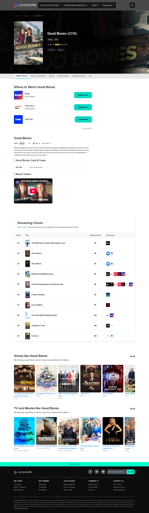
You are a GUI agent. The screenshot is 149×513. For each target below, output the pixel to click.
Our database (93, 487)
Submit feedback (119, 490)
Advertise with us (119, 487)
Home (17, 16)
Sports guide (68, 490)
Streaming (42, 484)
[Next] (131, 382)
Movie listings (18, 490)
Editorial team (93, 484)
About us (92, 490)
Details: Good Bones (38, 76)
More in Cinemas (63, 76)
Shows (27, 16)
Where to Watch (21, 76)
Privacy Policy (23, 508)
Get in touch (117, 484)
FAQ (90, 76)
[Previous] (18, 382)
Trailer (52, 50)
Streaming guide (69, 484)
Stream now (83, 95)
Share (61, 50)
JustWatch (88, 128)
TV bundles (43, 487)
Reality (50, 39)
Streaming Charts (78, 76)
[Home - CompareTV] (25, 5)
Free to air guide (69, 487)
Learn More (83, 119)
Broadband (42, 490)
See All (132, 356)
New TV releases (20, 487)
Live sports (17, 484)
